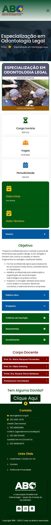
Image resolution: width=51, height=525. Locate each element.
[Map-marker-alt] (32, 509)
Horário (9, 234)
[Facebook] (19, 509)
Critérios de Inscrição (17, 318)
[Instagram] (25, 509)
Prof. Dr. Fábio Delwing (15, 366)
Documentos (12, 329)
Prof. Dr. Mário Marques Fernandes (21, 359)
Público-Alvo (12, 295)
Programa (11, 306)
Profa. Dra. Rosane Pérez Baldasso (21, 374)
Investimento (12, 340)
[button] (48, 10)
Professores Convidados (16, 381)
